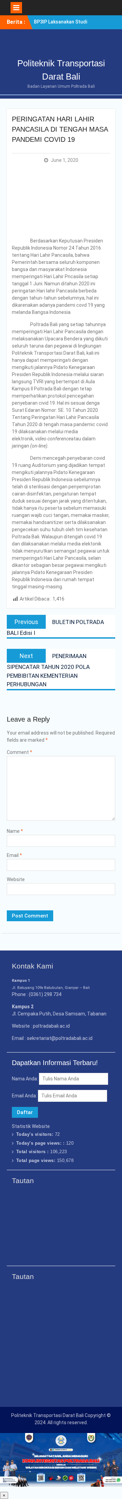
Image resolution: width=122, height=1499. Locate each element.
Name (15, 831)
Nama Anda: (25, 1078)
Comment (19, 752)
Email (14, 855)
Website (16, 879)
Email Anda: (25, 1095)
